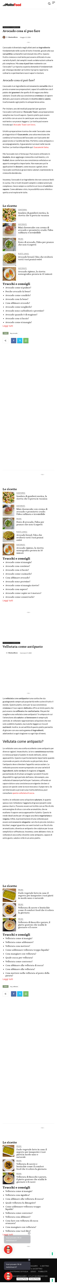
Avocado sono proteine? (17, 581)
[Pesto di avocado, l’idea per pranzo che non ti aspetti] (9, 244)
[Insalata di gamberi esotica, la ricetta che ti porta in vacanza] (9, 215)
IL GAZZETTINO (36, 1269)
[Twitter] (19, 340)
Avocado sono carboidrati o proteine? (24, 310)
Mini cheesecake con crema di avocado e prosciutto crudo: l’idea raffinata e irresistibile (35, 230)
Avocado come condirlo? (18, 295)
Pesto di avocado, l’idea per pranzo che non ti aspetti (36, 243)
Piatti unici (23, 253)
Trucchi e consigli (11, 27)
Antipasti (22, 224)
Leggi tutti (8, 326)
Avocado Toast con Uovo (24, 124)
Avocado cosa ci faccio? (17, 318)
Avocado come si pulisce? (18, 287)
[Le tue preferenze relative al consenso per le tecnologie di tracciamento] (52, 1280)
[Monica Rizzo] (4, 37)
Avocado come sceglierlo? (18, 306)
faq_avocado (13, 333)
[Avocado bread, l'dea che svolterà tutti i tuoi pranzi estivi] (9, 259)
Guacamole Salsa (41, 147)
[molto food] (12, 5)
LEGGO (33, 1271)
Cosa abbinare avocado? (17, 303)
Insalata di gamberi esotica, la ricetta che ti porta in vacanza (33, 214)
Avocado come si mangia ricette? (22, 585)
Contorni (22, 209)
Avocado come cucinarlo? (18, 573)
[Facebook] (13, 340)
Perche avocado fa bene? (18, 291)
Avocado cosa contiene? (17, 566)
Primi (20, 239)
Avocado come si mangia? (18, 322)
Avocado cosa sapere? (16, 589)
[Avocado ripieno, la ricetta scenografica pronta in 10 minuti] (9, 274)
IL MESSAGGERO (32, 1266)
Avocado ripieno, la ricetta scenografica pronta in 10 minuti (35, 272)
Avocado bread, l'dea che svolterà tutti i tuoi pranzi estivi (35, 258)
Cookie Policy (35, 1279)
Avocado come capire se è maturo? (23, 593)
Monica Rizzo (13, 37)
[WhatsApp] (25, 340)
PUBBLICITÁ (42, 1271)
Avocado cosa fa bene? (16, 299)
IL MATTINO (44, 1266)
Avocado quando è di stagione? (21, 314)
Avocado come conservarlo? (19, 596)
